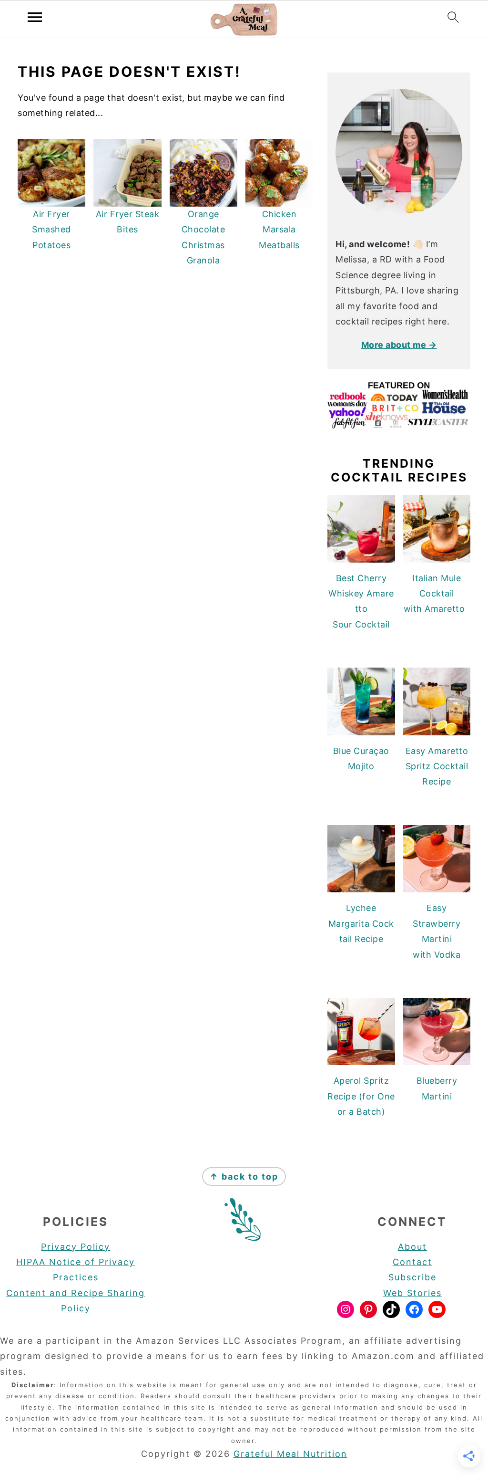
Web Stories (412, 1293)
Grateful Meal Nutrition (290, 1454)
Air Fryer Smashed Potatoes (51, 229)
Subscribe (412, 1277)
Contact (412, 1262)
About (412, 1247)
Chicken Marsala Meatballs (279, 229)
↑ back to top (244, 1177)
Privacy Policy (75, 1247)
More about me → (399, 345)
